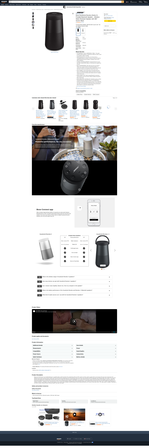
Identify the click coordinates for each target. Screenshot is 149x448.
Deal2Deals (109, 18)
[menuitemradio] (114, 332)
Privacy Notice (66, 442)
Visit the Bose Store (79, 13)
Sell (28, 4)
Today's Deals (12, 4)
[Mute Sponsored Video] (58, 419)
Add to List (107, 25)
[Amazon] (4, 1)
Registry (31, 4)
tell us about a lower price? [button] (44, 370)
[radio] (33, 13)
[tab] (101, 269)
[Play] (33, 332)
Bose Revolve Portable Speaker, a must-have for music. (46, 311)
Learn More (103, 265)
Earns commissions (44, 310)
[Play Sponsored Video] (74, 415)
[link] (41, 113)
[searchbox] (66, 2)
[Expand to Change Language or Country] (73, 438)
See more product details (81, 86)
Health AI (6, 4)
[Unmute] (116, 332)
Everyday (44, 4)
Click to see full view (54, 52)
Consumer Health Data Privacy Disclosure (75, 442)
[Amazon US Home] (59, 439)
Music (35, 4)
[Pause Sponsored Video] (58, 417)
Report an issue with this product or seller (84, 88)
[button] (2, 4)
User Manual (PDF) (35, 338)
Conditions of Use (60, 442)
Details (112, 17)
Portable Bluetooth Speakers (58, 9)
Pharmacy (39, 4)
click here (61, 366)
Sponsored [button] (33, 406)
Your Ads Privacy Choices (87, 442)
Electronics (33, 9)
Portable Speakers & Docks (48, 9)
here (39, 364)
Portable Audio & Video (40, 9)
